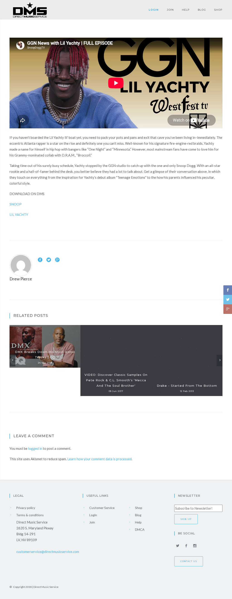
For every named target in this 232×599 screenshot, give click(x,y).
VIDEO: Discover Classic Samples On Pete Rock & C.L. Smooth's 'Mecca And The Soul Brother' (116, 380)
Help (186, 9)
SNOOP (16, 204)
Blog (202, 9)
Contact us (188, 561)
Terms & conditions (29, 515)
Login (154, 9)
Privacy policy (25, 508)
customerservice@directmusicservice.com (47, 552)
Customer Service (102, 508)
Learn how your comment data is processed (99, 459)
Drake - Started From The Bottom (187, 385)
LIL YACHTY (19, 215)
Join (170, 9)
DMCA (139, 529)
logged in (35, 448)
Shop (218, 9)
